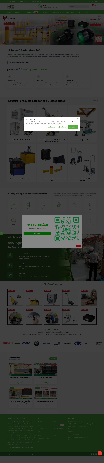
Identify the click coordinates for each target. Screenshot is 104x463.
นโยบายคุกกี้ (59, 123)
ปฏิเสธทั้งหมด (62, 127)
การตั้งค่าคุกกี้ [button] (51, 127)
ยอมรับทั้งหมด (73, 127)
